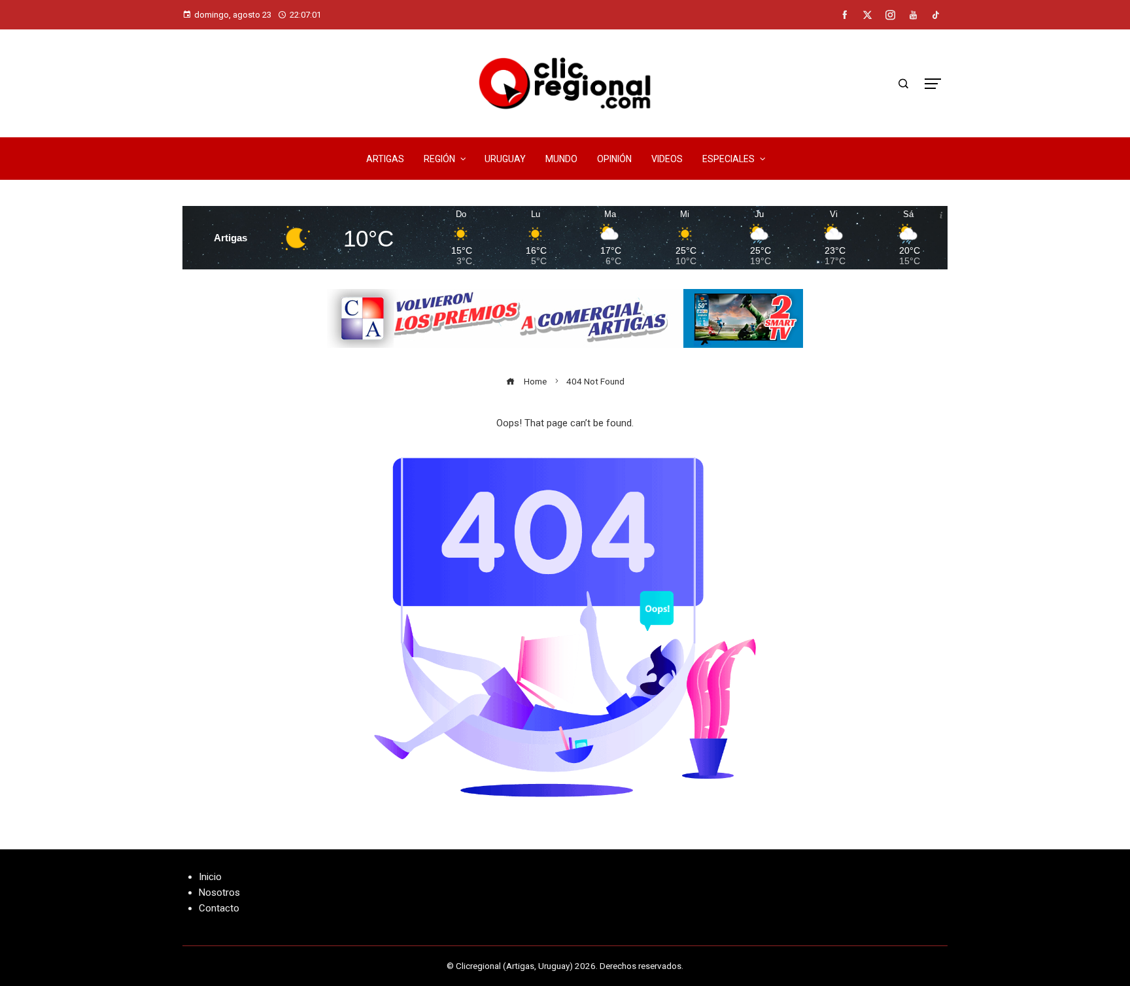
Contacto (219, 908)
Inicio (210, 877)
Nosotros (219, 892)
